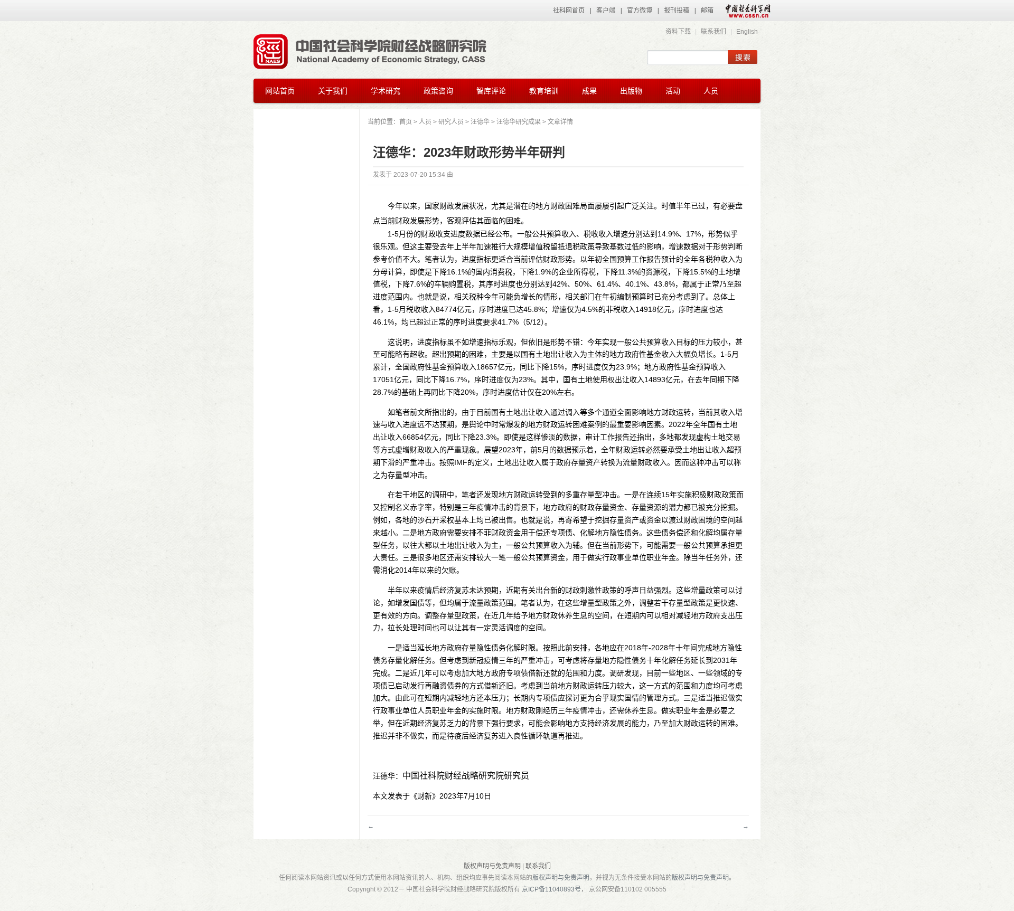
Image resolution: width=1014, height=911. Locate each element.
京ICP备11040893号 (551, 889)
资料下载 (678, 31)
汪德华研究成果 (518, 122)
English (747, 31)
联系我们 (713, 31)
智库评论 (491, 91)
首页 (405, 122)
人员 (710, 91)
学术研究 (385, 91)
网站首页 (280, 91)
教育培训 (544, 91)
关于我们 (333, 91)
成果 (589, 91)
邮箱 (707, 10)
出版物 (631, 91)
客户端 (605, 10)
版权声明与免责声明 (492, 866)
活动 (672, 91)
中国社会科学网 (745, 10)
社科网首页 (569, 10)
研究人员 (451, 122)
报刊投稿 (676, 10)
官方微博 (639, 10)
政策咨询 (438, 91)
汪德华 (480, 122)
